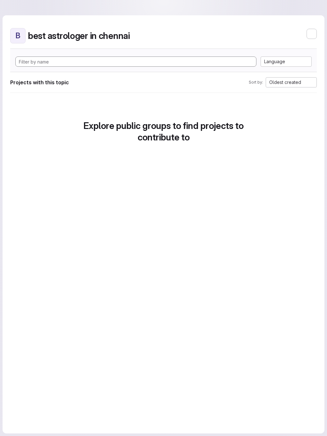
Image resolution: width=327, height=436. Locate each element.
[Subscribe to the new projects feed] (312, 34)
